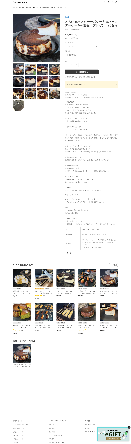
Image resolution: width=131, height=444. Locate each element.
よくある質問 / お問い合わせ (21, 425)
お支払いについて (18, 432)
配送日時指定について (19, 428)
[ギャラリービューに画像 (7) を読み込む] (42, 81)
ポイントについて (18, 435)
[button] (105, 2)
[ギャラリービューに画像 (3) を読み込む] (42, 69)
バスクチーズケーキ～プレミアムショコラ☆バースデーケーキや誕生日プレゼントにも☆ (86, 327)
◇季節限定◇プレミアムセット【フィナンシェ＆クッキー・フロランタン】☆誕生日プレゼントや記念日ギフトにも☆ (43, 327)
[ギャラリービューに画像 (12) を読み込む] (54, 93)
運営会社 (51, 425)
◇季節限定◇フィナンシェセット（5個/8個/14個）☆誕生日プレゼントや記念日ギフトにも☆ (86, 292)
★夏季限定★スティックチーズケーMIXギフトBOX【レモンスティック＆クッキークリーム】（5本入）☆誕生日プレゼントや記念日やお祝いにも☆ (65, 327)
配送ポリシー (53, 428)
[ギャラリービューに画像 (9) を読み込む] (18, 93)
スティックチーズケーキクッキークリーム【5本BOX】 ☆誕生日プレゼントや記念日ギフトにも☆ (43, 292)
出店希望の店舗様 (90, 425)
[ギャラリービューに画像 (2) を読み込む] (30, 69)
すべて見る (113, 265)
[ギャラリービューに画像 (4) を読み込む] (54, 69)
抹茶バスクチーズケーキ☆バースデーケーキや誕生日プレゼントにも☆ (21, 327)
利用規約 (51, 439)
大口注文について (18, 439)
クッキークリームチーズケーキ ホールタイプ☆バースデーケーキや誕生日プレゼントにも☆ (65, 292)
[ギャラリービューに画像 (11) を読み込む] (42, 93)
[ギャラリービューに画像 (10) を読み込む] (30, 93)
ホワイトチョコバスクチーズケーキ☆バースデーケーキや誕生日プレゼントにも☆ (108, 327)
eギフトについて (18, 442)
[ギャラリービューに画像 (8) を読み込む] (54, 81)
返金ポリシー (53, 432)
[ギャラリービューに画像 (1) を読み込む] (18, 69)
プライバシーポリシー (55, 435)
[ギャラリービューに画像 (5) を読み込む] (18, 81)
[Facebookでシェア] (67, 253)
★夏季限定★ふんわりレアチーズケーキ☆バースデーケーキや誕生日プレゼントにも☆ (21, 292)
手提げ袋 (67, 51)
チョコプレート (69, 42)
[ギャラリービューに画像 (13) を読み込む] (18, 105)
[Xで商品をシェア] (71, 253)
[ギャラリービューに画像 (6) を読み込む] (30, 81)
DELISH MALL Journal (92, 432)
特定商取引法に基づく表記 (57, 442)
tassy (67, 17)
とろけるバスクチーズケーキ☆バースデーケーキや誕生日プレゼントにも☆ (108, 292)
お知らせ (87, 428)
